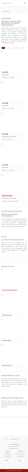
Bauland (18, 432)
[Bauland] (18, 430)
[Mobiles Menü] (24, 3)
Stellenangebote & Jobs (14, 448)
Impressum (11, 446)
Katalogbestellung (10, 375)
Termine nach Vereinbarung (20, 456)
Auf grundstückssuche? (12, 240)
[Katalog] (23, 425)
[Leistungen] (14, 425)
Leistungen (14, 427)
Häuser (5, 427)
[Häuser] (5, 425)
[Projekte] (9, 430)
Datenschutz (16, 446)
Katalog (23, 427)
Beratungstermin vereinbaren (9, 215)
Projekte (9, 432)
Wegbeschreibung (7, 456)
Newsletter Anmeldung (12, 398)
